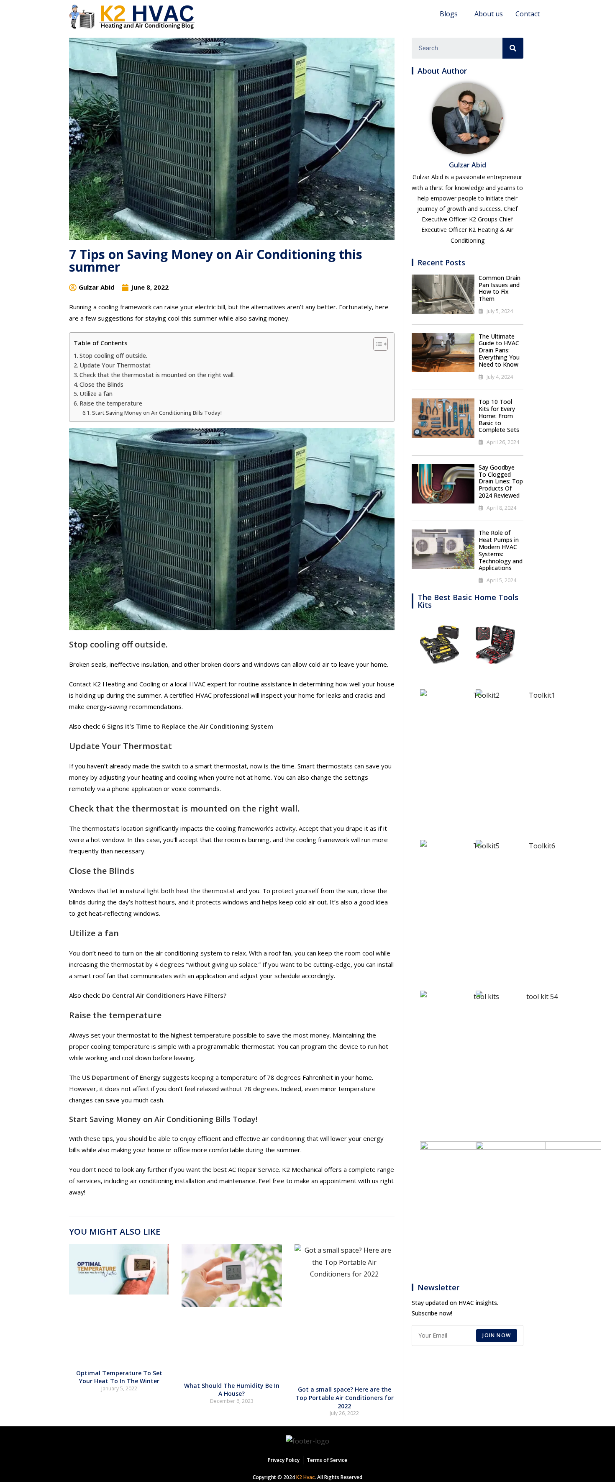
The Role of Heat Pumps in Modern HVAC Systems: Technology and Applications (501, 550)
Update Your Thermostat (115, 365)
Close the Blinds (101, 384)
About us (488, 13)
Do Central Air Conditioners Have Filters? (164, 995)
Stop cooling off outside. (113, 356)
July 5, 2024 (500, 311)
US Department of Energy (121, 1077)
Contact (527, 13)
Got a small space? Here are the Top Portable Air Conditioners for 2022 (344, 1397)
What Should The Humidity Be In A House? (231, 1390)
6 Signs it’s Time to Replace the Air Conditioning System (187, 726)
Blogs (449, 13)
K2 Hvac (305, 1477)
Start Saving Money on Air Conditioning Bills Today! (157, 412)
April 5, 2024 (501, 580)
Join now (496, 1335)
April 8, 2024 (501, 507)
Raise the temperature (110, 403)
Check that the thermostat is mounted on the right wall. (157, 375)
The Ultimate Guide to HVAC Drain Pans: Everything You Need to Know (499, 350)
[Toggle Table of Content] (376, 344)
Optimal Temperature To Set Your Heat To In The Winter (119, 1377)
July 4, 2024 (500, 376)
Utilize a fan (96, 394)
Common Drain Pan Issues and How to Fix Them (499, 288)
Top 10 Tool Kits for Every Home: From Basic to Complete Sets (499, 416)
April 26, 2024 (503, 442)
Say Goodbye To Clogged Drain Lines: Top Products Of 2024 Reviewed (501, 481)
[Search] (512, 48)
